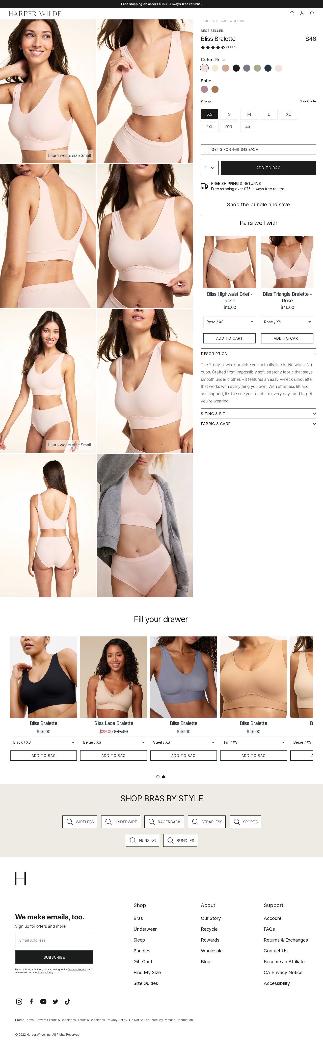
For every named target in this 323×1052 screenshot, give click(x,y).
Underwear (145, 929)
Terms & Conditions (91, 1020)
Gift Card (142, 961)
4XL (249, 126)
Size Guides (145, 983)
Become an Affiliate (284, 961)
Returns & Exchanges (286, 940)
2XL (209, 126)
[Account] (302, 13)
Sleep (139, 940)
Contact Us (275, 950)
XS (209, 114)
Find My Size (147, 972)
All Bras (219, 21)
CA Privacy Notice (283, 972)
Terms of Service (77, 969)
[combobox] (210, 168)
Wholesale (212, 950)
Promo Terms (24, 1020)
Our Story (211, 918)
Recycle (209, 929)
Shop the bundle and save (258, 204)
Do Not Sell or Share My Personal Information (161, 1020)
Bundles (141, 950)
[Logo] (35, 14)
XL (288, 114)
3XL (229, 126)
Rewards (210, 940)
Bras (138, 918)
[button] (292, 13)
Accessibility (277, 983)
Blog (205, 961)
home (205, 21)
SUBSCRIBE (54, 957)
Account (272, 918)
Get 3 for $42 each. (235, 149)
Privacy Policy (45, 972)
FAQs (269, 929)
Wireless (237, 21)
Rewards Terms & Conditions (56, 1020)
